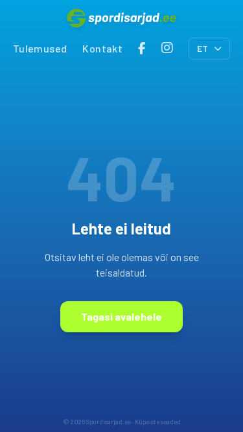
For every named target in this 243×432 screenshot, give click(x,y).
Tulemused (40, 48)
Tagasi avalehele (121, 316)
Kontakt (102, 48)
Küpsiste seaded (158, 422)
